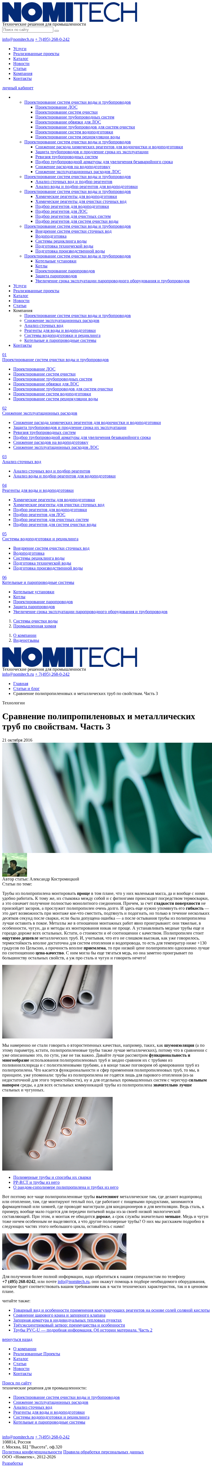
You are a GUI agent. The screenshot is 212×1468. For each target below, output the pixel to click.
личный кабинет (17, 87)
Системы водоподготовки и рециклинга (62, 335)
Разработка (12, 1463)
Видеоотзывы (26, 640)
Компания (22, 73)
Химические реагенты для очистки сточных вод (80, 201)
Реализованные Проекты (36, 1353)
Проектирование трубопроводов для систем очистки (85, 127)
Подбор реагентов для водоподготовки (72, 206)
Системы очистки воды (35, 621)
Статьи (19, 68)
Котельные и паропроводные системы (60, 340)
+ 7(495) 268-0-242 (52, 39)
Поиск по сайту (17, 1383)
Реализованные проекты (36, 53)
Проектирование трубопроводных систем (74, 117)
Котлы (41, 266)
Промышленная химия (34, 626)
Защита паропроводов (56, 275)
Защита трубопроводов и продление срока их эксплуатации (92, 151)
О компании (24, 635)
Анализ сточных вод (43, 325)
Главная (20, 683)
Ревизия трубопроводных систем (66, 156)
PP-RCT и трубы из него (36, 1182)
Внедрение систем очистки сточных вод (73, 231)
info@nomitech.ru (18, 39)
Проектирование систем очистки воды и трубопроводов (77, 102)
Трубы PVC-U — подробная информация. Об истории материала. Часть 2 (82, 1330)
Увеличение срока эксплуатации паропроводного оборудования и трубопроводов (112, 280)
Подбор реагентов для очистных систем (73, 216)
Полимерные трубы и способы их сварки (52, 1177)
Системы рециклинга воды (61, 241)
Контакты (22, 78)
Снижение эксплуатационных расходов (61, 320)
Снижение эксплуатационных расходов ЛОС (78, 171)
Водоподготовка (51, 236)
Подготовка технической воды (64, 246)
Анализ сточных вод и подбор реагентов (73, 181)
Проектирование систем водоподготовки (74, 132)
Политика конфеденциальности (32, 1452)
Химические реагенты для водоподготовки (76, 196)
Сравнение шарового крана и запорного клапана (59, 1315)
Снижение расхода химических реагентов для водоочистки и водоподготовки (109, 146)
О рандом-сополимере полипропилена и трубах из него (65, 1187)
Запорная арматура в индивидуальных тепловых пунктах (67, 1320)
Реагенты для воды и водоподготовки (60, 330)
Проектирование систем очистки (66, 112)
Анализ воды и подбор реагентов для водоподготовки (86, 186)
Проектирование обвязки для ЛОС (68, 122)
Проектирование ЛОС (56, 107)
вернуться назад (17, 1339)
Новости (21, 63)
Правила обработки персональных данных (103, 1452)
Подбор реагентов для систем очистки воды (76, 221)
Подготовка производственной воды (70, 251)
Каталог (20, 58)
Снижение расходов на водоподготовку (72, 166)
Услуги (19, 48)
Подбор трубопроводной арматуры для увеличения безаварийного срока (104, 161)
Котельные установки (55, 261)
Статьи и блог (26, 688)
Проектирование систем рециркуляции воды (77, 137)
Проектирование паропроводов (65, 271)
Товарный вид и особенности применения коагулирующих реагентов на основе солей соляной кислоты (111, 1310)
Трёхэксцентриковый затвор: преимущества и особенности (69, 1325)
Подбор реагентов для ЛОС (61, 211)
